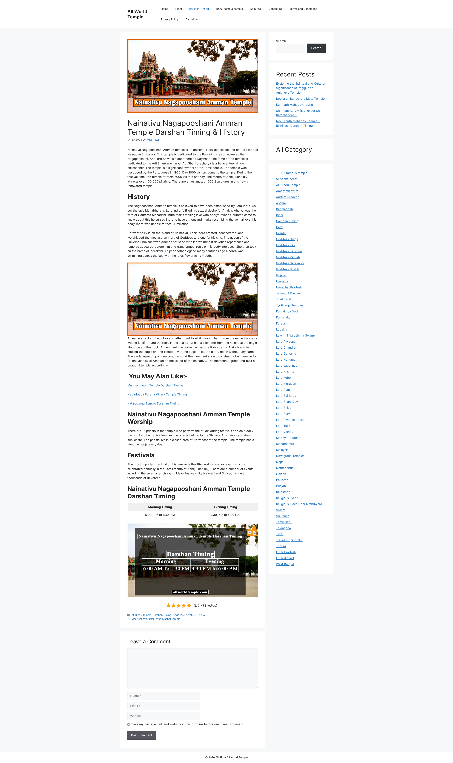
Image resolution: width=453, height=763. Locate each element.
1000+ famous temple (229, 8)
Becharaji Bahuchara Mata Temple (300, 98)
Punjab (281, 486)
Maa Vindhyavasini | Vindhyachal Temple (155, 618)
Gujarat (281, 275)
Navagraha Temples (290, 456)
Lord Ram (283, 389)
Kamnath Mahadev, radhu (294, 104)
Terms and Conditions (303, 8)
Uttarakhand (285, 558)
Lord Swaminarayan (290, 420)
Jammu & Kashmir (289, 293)
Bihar (279, 215)
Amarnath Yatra (287, 191)
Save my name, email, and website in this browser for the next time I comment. (187, 724)
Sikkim (280, 510)
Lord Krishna (285, 371)
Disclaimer (192, 19)
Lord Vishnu (284, 432)
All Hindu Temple (141, 614)
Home (164, 8)
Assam (281, 203)
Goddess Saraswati (290, 263)
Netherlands (285, 468)
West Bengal (285, 564)
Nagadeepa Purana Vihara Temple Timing (157, 394)
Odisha (281, 474)
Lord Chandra (286, 347)
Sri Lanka (199, 614)
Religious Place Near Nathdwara (299, 504)
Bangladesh (284, 209)
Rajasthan (283, 492)
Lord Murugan (286, 383)
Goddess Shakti (287, 269)
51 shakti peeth (287, 179)
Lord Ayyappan (286, 341)
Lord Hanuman (286, 359)
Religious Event (287, 498)
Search (281, 41)
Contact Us (275, 8)
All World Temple (137, 14)
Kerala (280, 323)
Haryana (282, 281)
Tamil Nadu (284, 522)
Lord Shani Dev (287, 401)
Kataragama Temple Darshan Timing (153, 403)
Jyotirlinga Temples (289, 305)
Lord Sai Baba (286, 395)
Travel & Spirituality (289, 540)
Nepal (280, 462)
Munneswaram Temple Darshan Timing (155, 385)
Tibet (279, 534)
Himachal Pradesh (289, 287)
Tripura (281, 546)
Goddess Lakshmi (289, 251)
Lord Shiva (283, 407)
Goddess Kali (285, 245)
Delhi (279, 227)
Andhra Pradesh (287, 197)
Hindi (178, 8)
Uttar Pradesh (286, 552)
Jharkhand (283, 299)
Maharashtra (285, 444)
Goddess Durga (287, 239)
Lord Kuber (284, 377)
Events (281, 233)
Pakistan (282, 480)
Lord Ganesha (286, 353)
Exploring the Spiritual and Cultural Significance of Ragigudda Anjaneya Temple (300, 88)
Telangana (283, 528)
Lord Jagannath (287, 365)
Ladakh (281, 329)
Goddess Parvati (183, 614)
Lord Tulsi (283, 426)
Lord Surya (284, 413)
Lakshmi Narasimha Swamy (296, 335)
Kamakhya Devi (287, 311)
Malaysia (282, 450)
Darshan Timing (199, 8)
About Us (256, 8)
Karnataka (283, 317)
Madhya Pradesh (288, 438)
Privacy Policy (169, 19)
